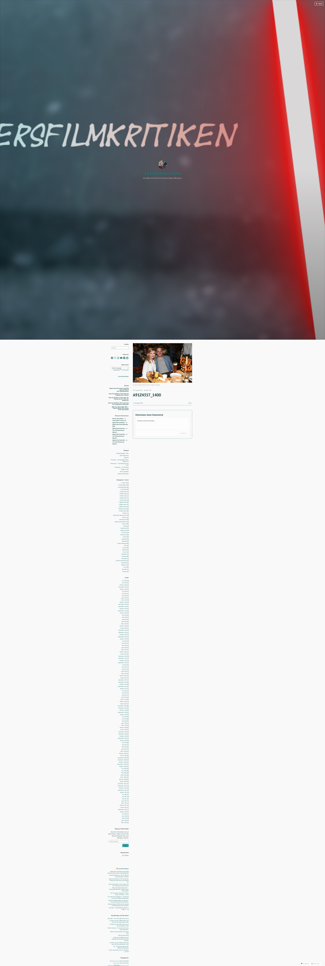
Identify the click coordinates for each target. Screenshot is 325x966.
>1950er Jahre (123, 496)
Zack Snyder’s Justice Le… (119, 420)
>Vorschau (124, 532)
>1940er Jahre (123, 493)
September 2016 (122, 809)
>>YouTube (123, 489)
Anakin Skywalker (124, 961)
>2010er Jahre (122, 509)
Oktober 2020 (123, 710)
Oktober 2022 (123, 660)
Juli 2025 (124, 591)
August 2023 (123, 639)
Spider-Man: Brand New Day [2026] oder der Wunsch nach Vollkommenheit (118, 872)
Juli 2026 (124, 580)
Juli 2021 (124, 691)
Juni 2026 (124, 583)
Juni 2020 (124, 719)
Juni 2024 (124, 617)
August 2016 (123, 812)
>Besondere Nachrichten (119, 515)
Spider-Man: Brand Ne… (119, 428)
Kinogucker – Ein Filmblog (122, 467)
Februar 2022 (123, 675)
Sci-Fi (124, 567)
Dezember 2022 (122, 656)
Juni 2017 (124, 796)
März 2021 (123, 699)
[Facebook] (112, 358)
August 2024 (123, 613)
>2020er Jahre (122, 511)
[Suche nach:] (120, 347)
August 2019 (123, 740)
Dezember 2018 (122, 758)
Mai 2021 (124, 695)
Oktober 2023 (123, 634)
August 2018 (122, 766)
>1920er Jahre (123, 491)
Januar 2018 (123, 781)
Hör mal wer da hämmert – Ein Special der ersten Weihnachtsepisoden (118, 897)
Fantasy (124, 550)
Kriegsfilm (124, 558)
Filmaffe (126, 457)
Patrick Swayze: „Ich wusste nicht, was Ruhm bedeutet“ (118, 928)
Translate (126, 370)
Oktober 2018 (122, 762)
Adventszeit (116, 961)
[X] (115, 358)
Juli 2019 (124, 742)
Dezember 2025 (122, 587)
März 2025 (124, 600)
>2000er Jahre (122, 506)
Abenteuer (123, 535)
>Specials (123, 528)
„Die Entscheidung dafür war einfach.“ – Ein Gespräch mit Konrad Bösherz (118, 901)
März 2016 (124, 822)
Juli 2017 (124, 794)
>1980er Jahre (122, 502)
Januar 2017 (124, 807)
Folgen (125, 845)
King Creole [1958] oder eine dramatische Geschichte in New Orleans (120, 939)
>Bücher (125, 513)
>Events (124, 517)
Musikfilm (123, 563)
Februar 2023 (123, 652)
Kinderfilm (124, 554)
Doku (125, 545)
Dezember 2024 (122, 604)
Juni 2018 (123, 770)
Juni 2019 (124, 745)
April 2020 (124, 723)
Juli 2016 (124, 814)
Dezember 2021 (122, 680)
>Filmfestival (122, 519)
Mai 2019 (124, 747)
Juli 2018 (124, 768)
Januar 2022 (123, 678)
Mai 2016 (124, 818)
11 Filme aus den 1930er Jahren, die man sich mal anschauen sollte (119, 943)
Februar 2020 (123, 727)
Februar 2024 (123, 626)
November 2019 (122, 734)
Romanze (123, 565)
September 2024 (122, 611)
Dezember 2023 (122, 630)
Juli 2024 (124, 615)
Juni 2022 (124, 667)
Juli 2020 (124, 716)
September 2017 (122, 790)
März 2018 (123, 777)
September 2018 (121, 764)
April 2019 (124, 749)
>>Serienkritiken (122, 487)
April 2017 (124, 801)
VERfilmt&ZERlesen (123, 474)
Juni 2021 (124, 693)
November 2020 (122, 708)
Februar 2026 (123, 585)
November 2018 (122, 760)
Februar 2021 (123, 701)
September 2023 (122, 637)
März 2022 (124, 673)
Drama (124, 547)
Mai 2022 (124, 669)
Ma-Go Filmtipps (124, 471)
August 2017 (123, 792)
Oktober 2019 (123, 736)
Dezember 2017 (122, 783)
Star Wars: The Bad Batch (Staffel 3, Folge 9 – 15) (119, 908)
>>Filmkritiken (122, 485)
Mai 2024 (124, 619)
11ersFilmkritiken (162, 173)
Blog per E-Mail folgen (122, 829)
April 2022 (124, 671)
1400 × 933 (148, 390)
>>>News (123, 483)
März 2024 (124, 624)
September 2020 (122, 712)
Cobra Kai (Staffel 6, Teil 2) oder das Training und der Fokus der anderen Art (119, 399)
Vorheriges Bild (138, 403)
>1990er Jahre (122, 504)
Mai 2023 (124, 645)
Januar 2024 (123, 628)
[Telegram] (124, 358)
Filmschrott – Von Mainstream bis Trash (120, 464)
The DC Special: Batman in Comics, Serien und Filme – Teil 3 (119, 893)
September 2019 (122, 738)
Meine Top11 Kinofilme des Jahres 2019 (119, 932)
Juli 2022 (124, 665)
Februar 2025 (123, 602)
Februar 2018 (122, 779)
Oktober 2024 (123, 608)
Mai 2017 (124, 799)
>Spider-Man (123, 530)
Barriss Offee (116, 963)
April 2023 (124, 647)
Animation (124, 539)
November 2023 (122, 632)
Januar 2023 (123, 654)
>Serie (124, 526)
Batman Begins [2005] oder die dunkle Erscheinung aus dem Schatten (118, 904)
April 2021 (124, 697)
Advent (111, 961)
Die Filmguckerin (124, 455)
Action (124, 537)
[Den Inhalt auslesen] (117, 868)
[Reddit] (127, 358)
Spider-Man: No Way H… (119, 422)
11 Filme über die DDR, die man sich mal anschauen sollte (119, 925)
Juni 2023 (124, 643)
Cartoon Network (124, 963)
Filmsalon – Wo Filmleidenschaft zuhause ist (120, 460)
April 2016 (124, 820)
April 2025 (124, 598)
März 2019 (123, 751)
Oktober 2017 (122, 788)
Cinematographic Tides (122, 453)
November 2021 (122, 682)
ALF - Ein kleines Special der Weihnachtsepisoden (121, 947)
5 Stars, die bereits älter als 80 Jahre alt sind (119, 950)
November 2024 (122, 606)
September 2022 (122, 662)
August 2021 (123, 688)
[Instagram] (118, 358)
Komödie (124, 556)
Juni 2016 (124, 816)
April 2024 (124, 621)
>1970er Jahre (123, 500)
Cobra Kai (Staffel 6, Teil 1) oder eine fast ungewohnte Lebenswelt (118, 403)
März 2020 (124, 725)
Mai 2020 (124, 721)
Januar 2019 (123, 755)
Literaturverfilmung (121, 560)
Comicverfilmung (121, 543)
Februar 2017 (123, 805)
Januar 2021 (123, 704)
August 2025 (123, 589)
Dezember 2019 (122, 732)
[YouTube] (121, 358)
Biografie (124, 541)
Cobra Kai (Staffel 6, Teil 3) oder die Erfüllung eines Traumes (119, 394)
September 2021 (122, 686)
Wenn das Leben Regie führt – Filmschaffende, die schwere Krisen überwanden (120, 408)
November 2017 (122, 786)
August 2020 (123, 714)
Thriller (124, 571)
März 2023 (124, 649)
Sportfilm (124, 569)
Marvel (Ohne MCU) (123, 935)
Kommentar (183, 433)
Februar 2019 (122, 753)
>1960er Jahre (123, 498)
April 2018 (123, 775)
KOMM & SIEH (125, 469)
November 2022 (122, 658)
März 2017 (124, 803)
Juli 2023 (124, 641)
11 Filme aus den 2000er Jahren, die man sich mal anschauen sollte (119, 921)
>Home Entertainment (120, 522)
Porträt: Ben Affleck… (118, 418)
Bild (190, 403)
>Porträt (124, 524)
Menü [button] (320, 4)
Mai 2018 (123, 773)
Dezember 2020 (122, 706)
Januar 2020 (123, 729)
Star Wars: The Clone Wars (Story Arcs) (118, 918)
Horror (124, 552)
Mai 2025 (124, 595)
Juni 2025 (124, 593)
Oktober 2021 (123, 684)
